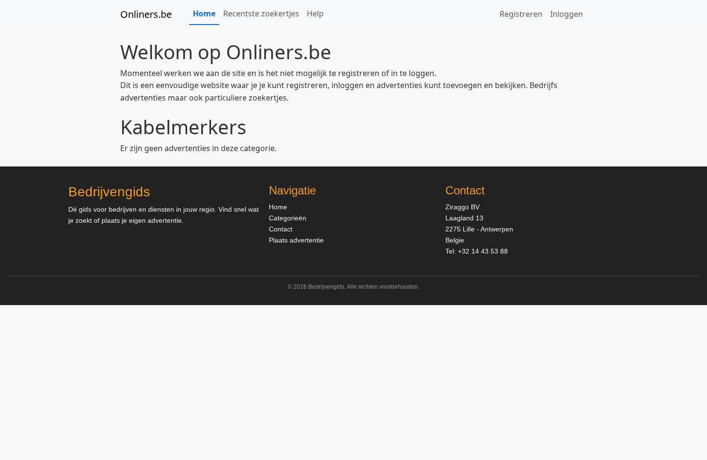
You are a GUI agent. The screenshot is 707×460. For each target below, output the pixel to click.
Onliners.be (146, 14)
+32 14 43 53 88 (483, 251)
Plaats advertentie (296, 240)
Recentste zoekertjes (261, 13)
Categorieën (287, 218)
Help (315, 13)
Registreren (521, 14)
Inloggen (566, 14)
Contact (280, 229)
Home (204, 13)
